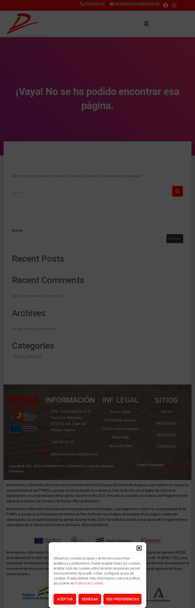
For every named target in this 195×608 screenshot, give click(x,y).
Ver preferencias (122, 599)
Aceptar (65, 599)
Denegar (90, 599)
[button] (139, 548)
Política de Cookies (89, 583)
